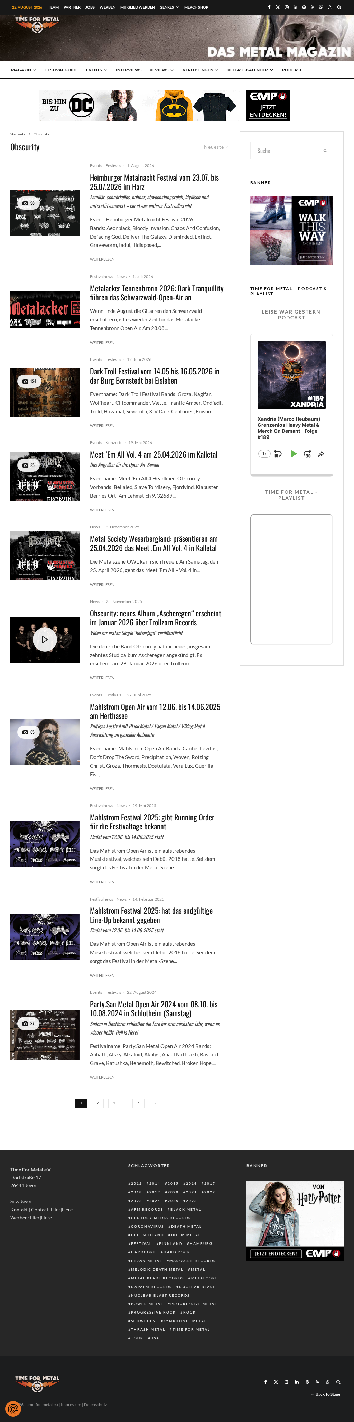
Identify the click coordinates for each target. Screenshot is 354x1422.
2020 (173, 1192)
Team (53, 7)
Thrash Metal (148, 1329)
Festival (141, 1243)
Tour (137, 1338)
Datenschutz (95, 1404)
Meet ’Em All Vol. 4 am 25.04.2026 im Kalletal (153, 454)
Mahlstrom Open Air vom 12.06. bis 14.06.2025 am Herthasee (155, 711)
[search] (325, 150)
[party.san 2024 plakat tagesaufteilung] (45, 1035)
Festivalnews (101, 276)
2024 (154, 1201)
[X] (277, 7)
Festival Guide (61, 70)
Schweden (143, 1321)
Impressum (71, 1404)
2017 (209, 1183)
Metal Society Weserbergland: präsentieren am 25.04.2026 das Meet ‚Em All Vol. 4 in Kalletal (154, 543)
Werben (107, 7)
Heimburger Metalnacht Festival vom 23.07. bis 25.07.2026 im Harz (154, 182)
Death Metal (186, 1226)
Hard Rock (177, 1252)
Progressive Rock (153, 1312)
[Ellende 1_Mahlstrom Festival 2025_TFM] (45, 742)
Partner (72, 7)
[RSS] (312, 7)
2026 (191, 1201)
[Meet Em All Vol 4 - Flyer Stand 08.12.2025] (45, 476)
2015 (173, 1183)
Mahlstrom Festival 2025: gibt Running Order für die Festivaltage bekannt (152, 822)
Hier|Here (62, 1209)
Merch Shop (196, 7)
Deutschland (147, 1235)
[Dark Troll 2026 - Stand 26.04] (45, 392)
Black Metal (185, 1209)
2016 (191, 1183)
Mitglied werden (137, 7)
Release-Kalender (247, 70)
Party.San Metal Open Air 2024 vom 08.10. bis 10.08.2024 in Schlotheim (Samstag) (153, 1008)
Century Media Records (161, 1218)
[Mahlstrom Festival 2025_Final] (45, 844)
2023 (136, 1201)
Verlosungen (198, 70)
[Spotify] (304, 7)
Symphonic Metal (185, 1321)
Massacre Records (192, 1261)
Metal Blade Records (157, 1278)
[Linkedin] (295, 7)
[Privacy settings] (13, 1409)
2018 (136, 1192)
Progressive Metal (193, 1303)
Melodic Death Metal (157, 1269)
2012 (136, 1183)
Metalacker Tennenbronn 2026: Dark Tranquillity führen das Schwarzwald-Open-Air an (157, 293)
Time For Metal (191, 1329)
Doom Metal (186, 1235)
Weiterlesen (102, 259)
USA (155, 1338)
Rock (189, 1312)
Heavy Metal (146, 1261)
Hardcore (143, 1252)
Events (94, 70)
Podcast (292, 70)
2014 (154, 1183)
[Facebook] (269, 7)
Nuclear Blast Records (160, 1295)
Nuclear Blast (197, 1287)
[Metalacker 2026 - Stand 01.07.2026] (45, 309)
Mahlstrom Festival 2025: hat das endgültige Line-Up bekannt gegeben (151, 915)
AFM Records (147, 1209)
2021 (191, 1192)
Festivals (113, 165)
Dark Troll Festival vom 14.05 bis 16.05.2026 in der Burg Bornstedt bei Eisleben (155, 375)
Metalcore (204, 1278)
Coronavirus (147, 1226)
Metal (198, 1269)
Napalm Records (151, 1287)
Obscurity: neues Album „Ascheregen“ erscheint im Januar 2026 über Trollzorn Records (155, 617)
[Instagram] (286, 7)
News (122, 276)
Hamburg (201, 1243)
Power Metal (147, 1303)
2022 (209, 1192)
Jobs (90, 7)
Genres (167, 7)
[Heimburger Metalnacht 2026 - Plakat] (45, 213)
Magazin (21, 70)
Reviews (159, 70)
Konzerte (113, 442)
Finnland (171, 1243)
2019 (154, 1192)
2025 (173, 1201)
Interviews (128, 70)
